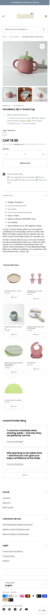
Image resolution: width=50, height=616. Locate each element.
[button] (3, 16)
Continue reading (29, 123)
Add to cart (13, 298)
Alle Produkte (14, 37)
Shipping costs (19, 144)
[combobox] (24, 29)
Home (5, 37)
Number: (6, 151)
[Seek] (42, 29)
